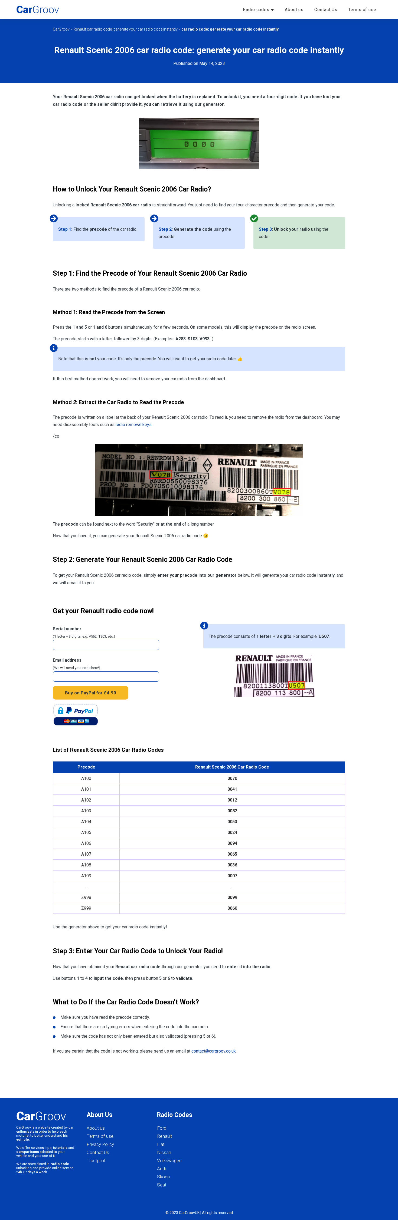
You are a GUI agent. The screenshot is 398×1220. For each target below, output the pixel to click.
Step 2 (165, 229)
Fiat (161, 1144)
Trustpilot (96, 1160)
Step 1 (64, 229)
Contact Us (325, 9)
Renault (164, 1136)
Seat (162, 1185)
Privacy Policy (100, 1144)
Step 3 (265, 229)
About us (294, 9)
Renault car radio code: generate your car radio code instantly (125, 29)
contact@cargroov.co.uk (213, 1051)
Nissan (164, 1152)
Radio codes (257, 9)
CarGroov (61, 29)
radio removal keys (134, 424)
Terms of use (362, 9)
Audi (161, 1168)
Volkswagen (169, 1160)
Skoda (163, 1176)
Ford (161, 1128)
